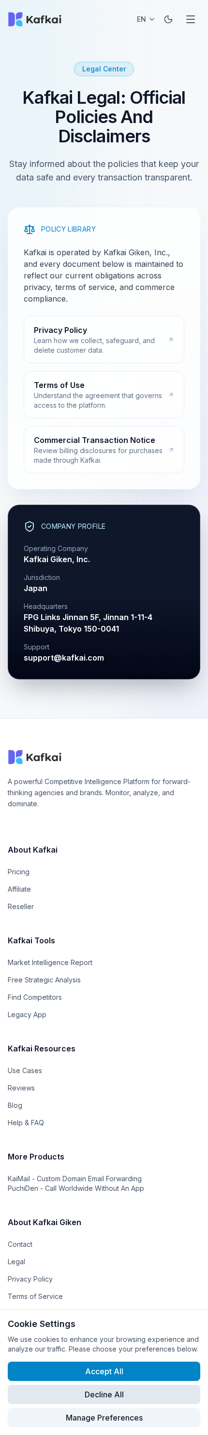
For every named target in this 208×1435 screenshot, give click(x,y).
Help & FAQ (26, 1122)
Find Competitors (35, 997)
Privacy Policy (30, 1279)
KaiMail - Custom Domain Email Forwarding (75, 1178)
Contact (20, 1244)
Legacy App (27, 1014)
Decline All (104, 1394)
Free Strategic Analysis (44, 980)
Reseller (21, 906)
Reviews (21, 1088)
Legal (16, 1261)
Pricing (19, 872)
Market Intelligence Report (50, 962)
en (141, 19)
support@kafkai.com (64, 657)
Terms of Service (35, 1296)
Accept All (104, 1371)
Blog (15, 1105)
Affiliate (19, 889)
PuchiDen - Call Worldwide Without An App (76, 1188)
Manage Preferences (104, 1417)
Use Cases (25, 1070)
